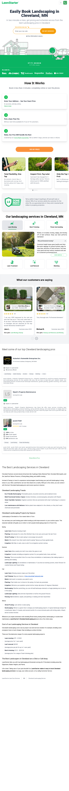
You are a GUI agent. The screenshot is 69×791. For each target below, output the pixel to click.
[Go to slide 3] (35, 190)
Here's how (7, 106)
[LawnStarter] (10, 3)
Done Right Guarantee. (21, 138)
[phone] (65, 3)
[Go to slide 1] (32, 190)
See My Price (35, 149)
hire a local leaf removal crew (34, 576)
